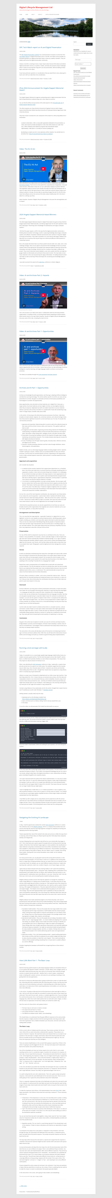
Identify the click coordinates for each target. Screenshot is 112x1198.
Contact (40, 14)
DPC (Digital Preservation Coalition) (30, 54)
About (33, 14)
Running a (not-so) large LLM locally (33, 648)
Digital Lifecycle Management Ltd (35, 7)
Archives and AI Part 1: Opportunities (33, 388)
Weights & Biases (38, 826)
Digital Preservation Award (52, 14)
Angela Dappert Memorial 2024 (27, 104)
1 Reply (21, 821)
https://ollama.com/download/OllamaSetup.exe (34, 699)
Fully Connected (37, 664)
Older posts (23, 1186)
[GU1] (57, 1090)
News (27, 14)
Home (20, 14)
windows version (48, 690)
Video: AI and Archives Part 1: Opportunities (36, 331)
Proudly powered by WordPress (33, 1191)
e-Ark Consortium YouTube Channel (47, 374)
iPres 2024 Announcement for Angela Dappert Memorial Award (41, 89)
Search (75, 42)
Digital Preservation (35, 78)
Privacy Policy (22, 1191)
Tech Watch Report (24, 56)
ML (31, 205)
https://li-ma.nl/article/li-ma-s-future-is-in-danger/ (41, 134)
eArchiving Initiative (24, 185)
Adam (29, 41)
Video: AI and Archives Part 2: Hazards (34, 275)
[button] (65, 710)
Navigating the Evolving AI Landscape (33, 817)
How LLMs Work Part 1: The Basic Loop (34, 960)
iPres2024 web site (57, 103)
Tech (37, 205)
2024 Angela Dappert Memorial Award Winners (37, 214)
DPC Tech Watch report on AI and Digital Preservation (40, 47)
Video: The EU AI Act (27, 149)
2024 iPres (41, 262)
